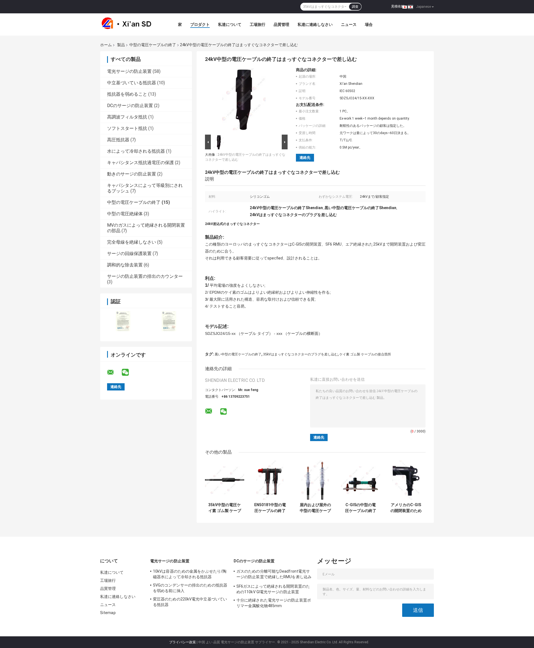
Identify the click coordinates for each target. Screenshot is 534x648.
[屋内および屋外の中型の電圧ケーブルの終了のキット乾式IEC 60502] (315, 480)
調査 (355, 7)
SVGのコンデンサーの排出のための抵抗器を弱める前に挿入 (190, 588)
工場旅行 (257, 24)
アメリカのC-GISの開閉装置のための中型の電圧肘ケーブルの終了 (406, 508)
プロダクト (200, 24)
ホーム (106, 45)
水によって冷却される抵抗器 (136, 151)
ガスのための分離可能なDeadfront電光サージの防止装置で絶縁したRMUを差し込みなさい (274, 575)
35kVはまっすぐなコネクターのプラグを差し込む (300, 354)
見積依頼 (397, 6)
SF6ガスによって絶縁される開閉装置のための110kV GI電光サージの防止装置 (273, 589)
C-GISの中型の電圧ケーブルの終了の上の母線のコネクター (360, 508)
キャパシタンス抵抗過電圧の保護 (140, 162)
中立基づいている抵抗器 (131, 82)
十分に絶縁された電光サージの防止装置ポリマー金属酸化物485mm (273, 603)
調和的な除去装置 (125, 265)
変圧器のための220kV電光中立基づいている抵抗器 (190, 602)
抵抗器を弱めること (127, 94)
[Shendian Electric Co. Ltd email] (114, 372)
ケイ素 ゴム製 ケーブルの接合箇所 (365, 354)
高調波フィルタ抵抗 (127, 117)
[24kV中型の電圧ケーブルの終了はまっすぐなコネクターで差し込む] (244, 100)
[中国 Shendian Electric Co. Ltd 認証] (123, 321)
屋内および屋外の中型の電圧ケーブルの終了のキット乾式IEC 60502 (315, 508)
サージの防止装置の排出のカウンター (145, 276)
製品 (121, 45)
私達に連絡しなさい (315, 24)
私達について (229, 24)
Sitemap (108, 612)
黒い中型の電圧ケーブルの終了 (238, 354)
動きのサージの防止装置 (131, 174)
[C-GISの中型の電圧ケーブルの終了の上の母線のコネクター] (360, 480)
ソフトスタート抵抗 (127, 128)
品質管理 (281, 24)
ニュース (349, 24)
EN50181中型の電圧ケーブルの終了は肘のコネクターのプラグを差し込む (270, 508)
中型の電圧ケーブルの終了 (152, 45)
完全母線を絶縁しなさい (131, 242)
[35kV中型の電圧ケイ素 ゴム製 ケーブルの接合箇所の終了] (224, 480)
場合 (369, 24)
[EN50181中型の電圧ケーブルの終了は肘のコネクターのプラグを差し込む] (270, 480)
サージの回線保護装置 (129, 253)
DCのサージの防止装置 (130, 105)
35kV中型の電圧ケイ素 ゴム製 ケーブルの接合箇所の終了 (224, 508)
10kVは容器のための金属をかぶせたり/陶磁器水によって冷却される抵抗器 (189, 574)
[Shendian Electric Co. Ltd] (130, 24)
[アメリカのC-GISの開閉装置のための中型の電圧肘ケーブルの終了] (406, 480)
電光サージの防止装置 (129, 71)
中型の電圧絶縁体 (125, 213)
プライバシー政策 (182, 642)
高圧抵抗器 (118, 139)
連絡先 (305, 157)
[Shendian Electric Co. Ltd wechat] (129, 372)
